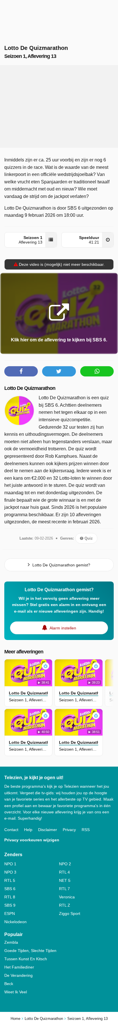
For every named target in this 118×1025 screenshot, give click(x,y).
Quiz (88, 538)
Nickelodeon (15, 921)
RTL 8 (9, 897)
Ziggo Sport (69, 913)
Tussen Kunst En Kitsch (25, 959)
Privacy (69, 829)
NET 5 (64, 880)
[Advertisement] (59, 106)
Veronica (67, 897)
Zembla (11, 942)
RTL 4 (64, 872)
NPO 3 (10, 872)
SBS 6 (9, 888)
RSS (86, 829)
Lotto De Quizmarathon (29, 388)
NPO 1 (10, 864)
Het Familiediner (19, 967)
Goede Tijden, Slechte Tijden (30, 950)
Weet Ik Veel (15, 992)
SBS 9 (9, 905)
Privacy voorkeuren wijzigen (31, 840)
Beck (8, 983)
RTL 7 (64, 888)
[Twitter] (59, 371)
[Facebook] (21, 371)
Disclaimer (47, 829)
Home (15, 1018)
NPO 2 (65, 864)
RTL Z (64, 905)
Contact (11, 829)
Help (28, 829)
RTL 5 (9, 880)
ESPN (9, 913)
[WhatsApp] (97, 371)
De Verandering (18, 975)
